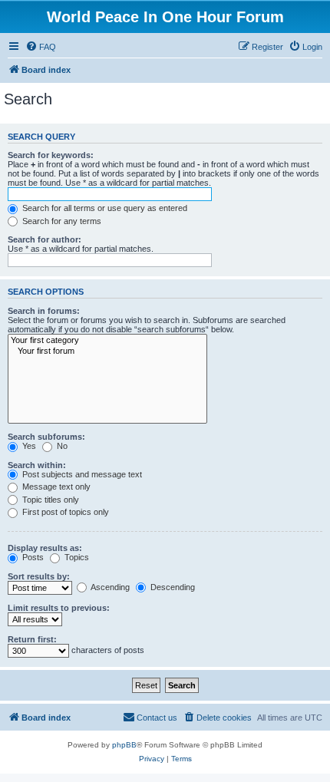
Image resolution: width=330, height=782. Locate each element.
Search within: (37, 465)
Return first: (32, 639)
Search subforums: (46, 436)
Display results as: (45, 548)
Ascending (109, 587)
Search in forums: (44, 310)
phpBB (124, 745)
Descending (171, 587)
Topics (75, 557)
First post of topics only (64, 511)
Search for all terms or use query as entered (103, 208)
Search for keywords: (51, 155)
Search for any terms (60, 221)
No (61, 445)
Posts (32, 557)
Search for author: (44, 239)
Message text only (55, 486)
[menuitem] (40, 47)
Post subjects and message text (81, 474)
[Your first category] (107, 340)
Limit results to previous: (59, 607)
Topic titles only (49, 499)
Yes (28, 445)
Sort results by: (39, 576)
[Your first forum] (107, 351)
